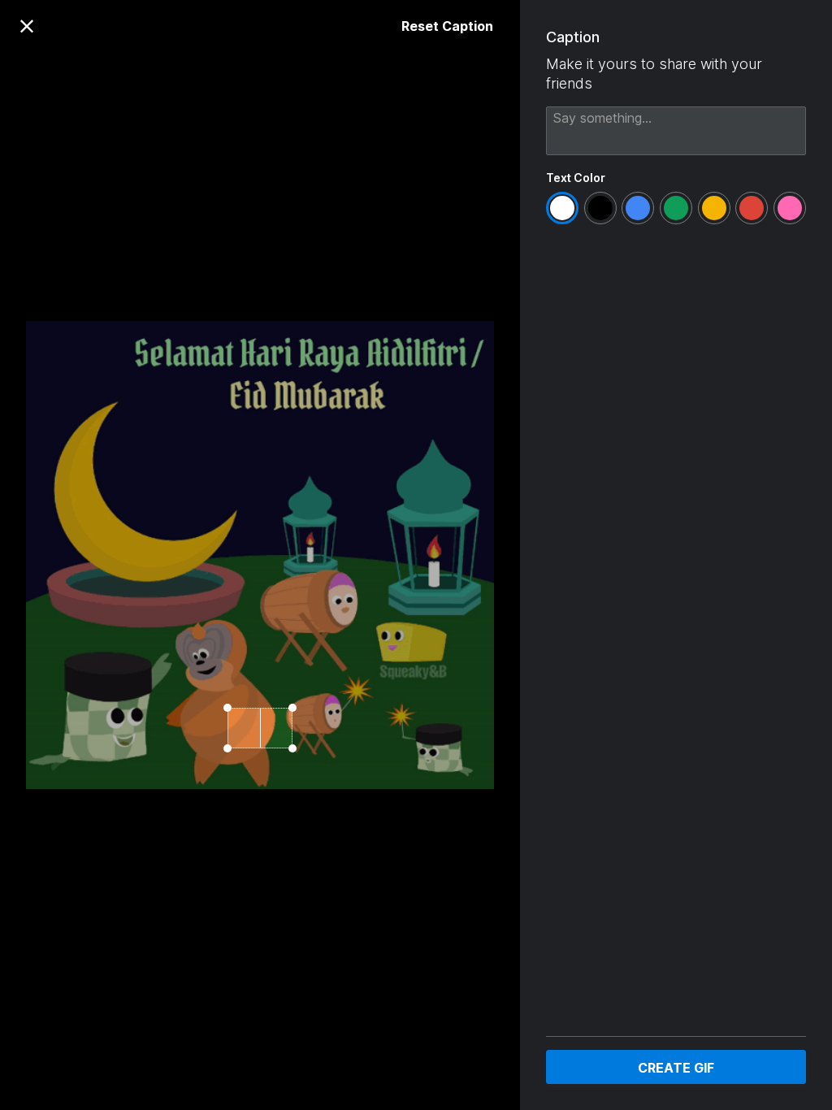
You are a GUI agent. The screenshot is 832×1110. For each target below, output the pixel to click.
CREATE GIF (676, 1068)
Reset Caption (447, 26)
